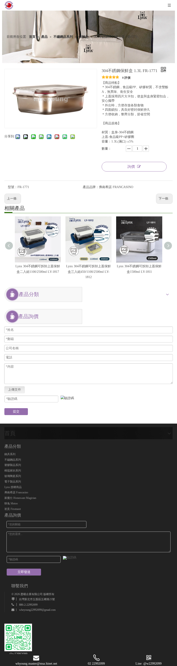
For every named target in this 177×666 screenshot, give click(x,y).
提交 (16, 411)
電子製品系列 (12, 481)
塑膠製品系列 (12, 465)
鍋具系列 (9, 454)
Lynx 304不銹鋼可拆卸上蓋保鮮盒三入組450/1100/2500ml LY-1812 (88, 272)
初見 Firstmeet (12, 509)
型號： (13, 187)
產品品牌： (91, 187)
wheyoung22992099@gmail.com (37, 609)
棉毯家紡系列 (12, 470)
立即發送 (24, 572)
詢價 (131, 167)
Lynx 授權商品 (13, 487)
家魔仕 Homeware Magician (20, 498)
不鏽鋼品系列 (12, 459)
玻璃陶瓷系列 (12, 476)
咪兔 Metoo (11, 503)
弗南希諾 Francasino (16, 492)
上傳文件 (14, 389)
